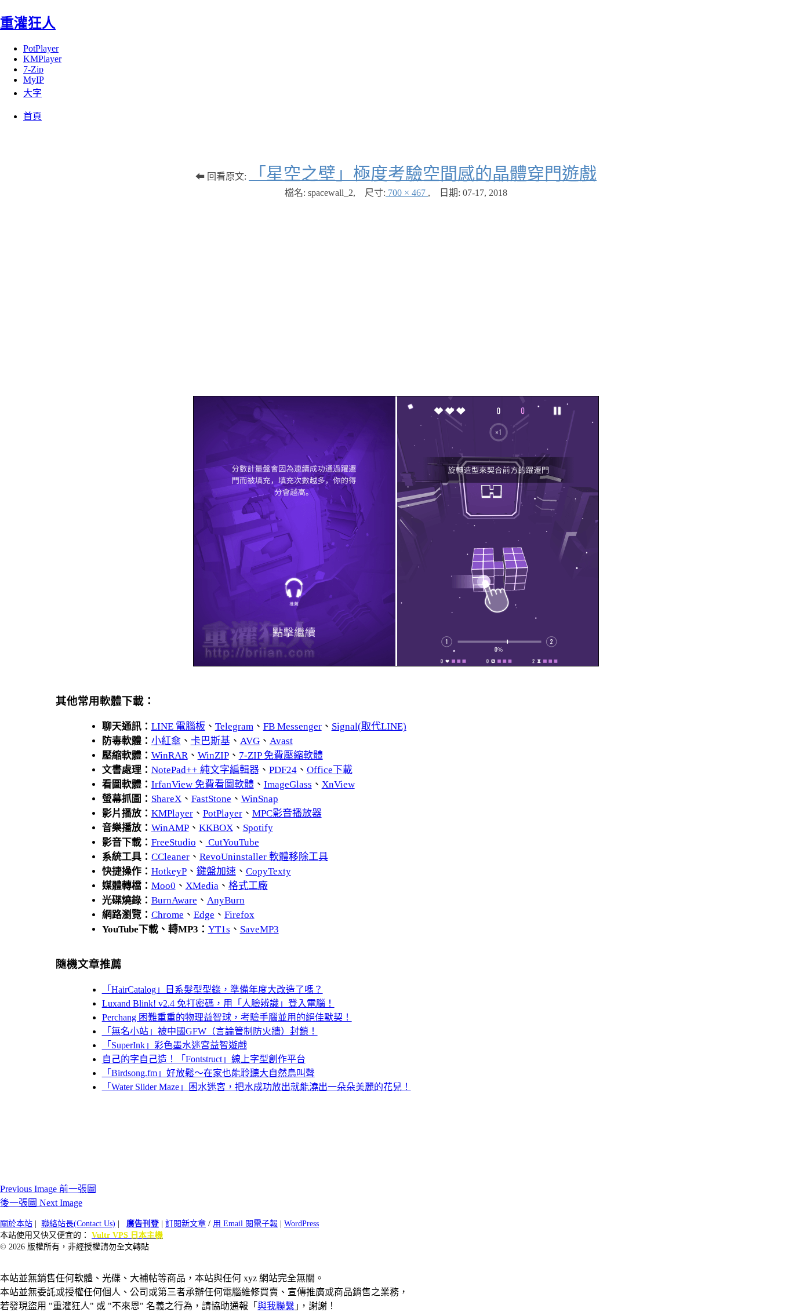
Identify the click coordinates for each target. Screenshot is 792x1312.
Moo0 (163, 885)
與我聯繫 (276, 1306)
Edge (204, 914)
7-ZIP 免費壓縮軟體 (281, 755)
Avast (281, 740)
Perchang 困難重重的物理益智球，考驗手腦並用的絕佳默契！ (227, 1017)
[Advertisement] (396, 291)
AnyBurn (226, 900)
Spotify (258, 827)
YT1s (219, 929)
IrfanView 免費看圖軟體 (202, 784)
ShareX (166, 798)
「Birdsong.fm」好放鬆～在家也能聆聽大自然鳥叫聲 (208, 1073)
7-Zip (33, 69)
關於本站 (16, 1223)
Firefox (239, 914)
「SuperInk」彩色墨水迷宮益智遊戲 (174, 1045)
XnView (338, 784)
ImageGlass (288, 784)
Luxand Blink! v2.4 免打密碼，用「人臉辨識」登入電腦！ (218, 1003)
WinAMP (170, 827)
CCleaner (170, 856)
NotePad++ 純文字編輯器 (205, 769)
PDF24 (283, 769)
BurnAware (174, 900)
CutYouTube (232, 842)
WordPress (301, 1223)
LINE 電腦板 (178, 726)
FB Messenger (292, 726)
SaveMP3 (259, 929)
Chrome (167, 914)
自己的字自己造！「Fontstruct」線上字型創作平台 (204, 1059)
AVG (250, 740)
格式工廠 (248, 885)
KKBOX (216, 827)
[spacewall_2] (396, 663)
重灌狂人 (28, 23)
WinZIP (213, 755)
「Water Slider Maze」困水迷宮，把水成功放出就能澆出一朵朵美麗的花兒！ (256, 1087)
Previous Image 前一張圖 (48, 1189)
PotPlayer (41, 48)
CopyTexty (268, 871)
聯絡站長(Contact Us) (78, 1223)
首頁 (32, 116)
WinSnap (259, 798)
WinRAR (169, 755)
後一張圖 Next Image (41, 1203)
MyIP (33, 80)
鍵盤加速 (216, 871)
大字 (32, 93)
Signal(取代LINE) (369, 726)
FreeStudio (173, 842)
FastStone (211, 798)
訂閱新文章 (185, 1223)
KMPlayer (42, 59)
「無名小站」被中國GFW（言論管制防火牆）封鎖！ (210, 1031)
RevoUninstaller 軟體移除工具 (263, 856)
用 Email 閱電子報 (245, 1223)
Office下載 (330, 769)
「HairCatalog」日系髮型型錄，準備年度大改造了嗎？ (212, 989)
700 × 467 (407, 193)
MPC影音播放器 (287, 813)
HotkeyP (169, 871)
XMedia (202, 885)
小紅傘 (166, 740)
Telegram (234, 726)
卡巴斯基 (210, 740)
